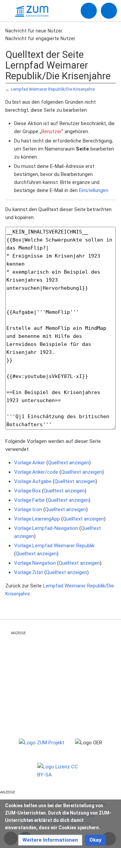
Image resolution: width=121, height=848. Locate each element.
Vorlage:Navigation (35, 563)
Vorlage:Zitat (28, 572)
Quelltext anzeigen (68, 463)
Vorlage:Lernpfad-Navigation (46, 528)
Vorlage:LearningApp (37, 519)
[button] (50, 840)
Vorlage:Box (27, 491)
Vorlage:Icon (28, 509)
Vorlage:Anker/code (36, 472)
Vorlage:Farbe (29, 500)
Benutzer (51, 131)
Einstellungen (93, 190)
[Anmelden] (89, 11)
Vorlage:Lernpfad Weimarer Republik (54, 546)
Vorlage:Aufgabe (32, 481)
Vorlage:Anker (29, 463)
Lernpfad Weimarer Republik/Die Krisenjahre (53, 89)
